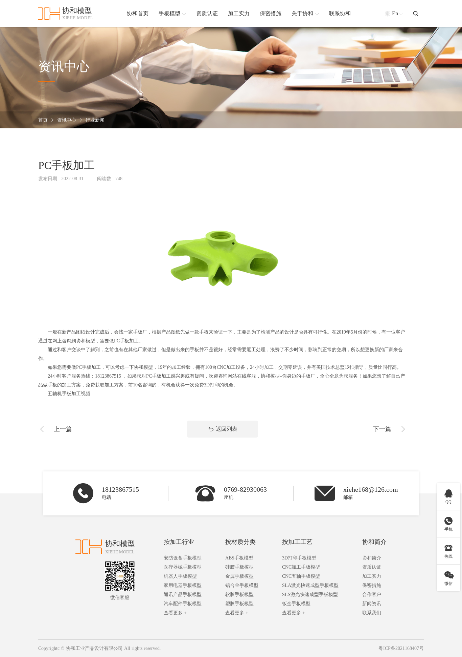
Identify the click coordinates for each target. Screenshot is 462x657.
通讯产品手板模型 (183, 594)
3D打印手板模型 (299, 557)
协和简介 (374, 541)
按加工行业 (179, 541)
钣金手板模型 (296, 603)
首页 (43, 120)
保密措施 (371, 585)
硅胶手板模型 (239, 567)
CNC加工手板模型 (301, 567)
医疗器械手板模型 (183, 567)
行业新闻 (95, 120)
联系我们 (371, 612)
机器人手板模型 (180, 576)
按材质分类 (240, 541)
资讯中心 (66, 120)
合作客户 (371, 594)
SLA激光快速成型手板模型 (310, 585)
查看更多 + (175, 612)
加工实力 (371, 576)
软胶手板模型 (239, 594)
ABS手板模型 (239, 557)
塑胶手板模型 (239, 603)
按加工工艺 (297, 541)
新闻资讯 (371, 603)
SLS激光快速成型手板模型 (310, 594)
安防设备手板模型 (183, 557)
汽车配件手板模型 (183, 603)
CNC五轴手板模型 (301, 576)
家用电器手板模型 (183, 585)
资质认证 (371, 567)
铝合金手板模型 (241, 585)
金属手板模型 (239, 576)
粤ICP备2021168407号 (401, 648)
